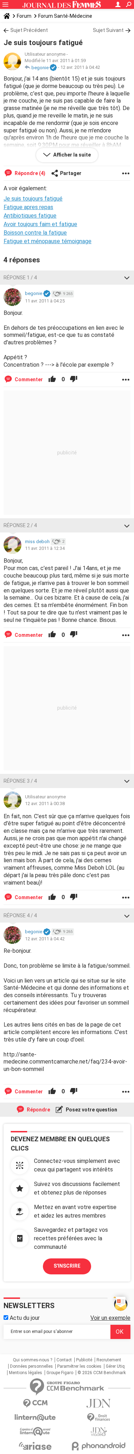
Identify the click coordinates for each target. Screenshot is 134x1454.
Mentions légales (25, 1372)
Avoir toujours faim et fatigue (40, 224)
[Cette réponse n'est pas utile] (73, 379)
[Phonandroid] (99, 1446)
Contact (64, 1359)
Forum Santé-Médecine (65, 16)
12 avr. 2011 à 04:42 (80, 67)
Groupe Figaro (59, 1372)
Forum (24, 16)
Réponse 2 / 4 (20, 525)
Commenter (28, 379)
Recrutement (108, 1359)
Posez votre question (91, 1110)
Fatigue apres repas (28, 207)
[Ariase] (35, 1446)
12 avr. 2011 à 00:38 (45, 803)
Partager (70, 173)
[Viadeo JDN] (99, 1431)
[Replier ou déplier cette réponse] (127, 277)
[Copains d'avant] (35, 1431)
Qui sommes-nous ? (32, 1359)
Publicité (84, 1359)
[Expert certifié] (53, 68)
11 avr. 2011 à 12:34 (45, 548)
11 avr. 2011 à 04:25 (45, 301)
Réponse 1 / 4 (20, 277)
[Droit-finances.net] (99, 1417)
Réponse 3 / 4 (20, 781)
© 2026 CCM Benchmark (102, 1372)
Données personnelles (31, 1366)
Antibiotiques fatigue (30, 215)
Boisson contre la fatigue (35, 232)
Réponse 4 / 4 (20, 915)
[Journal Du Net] (99, 1403)
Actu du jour (24, 1317)
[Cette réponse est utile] (52, 379)
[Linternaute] (35, 1417)
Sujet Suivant (108, 30)
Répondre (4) (29, 173)
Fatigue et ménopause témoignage (47, 241)
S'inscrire (67, 1266)
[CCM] (35, 1403)
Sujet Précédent (29, 30)
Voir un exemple (110, 1317)
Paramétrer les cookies (79, 1366)
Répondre (38, 1110)
